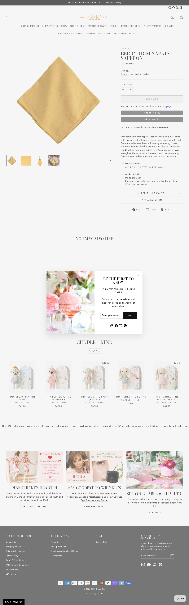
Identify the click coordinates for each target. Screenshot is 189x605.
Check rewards (13, 602)
